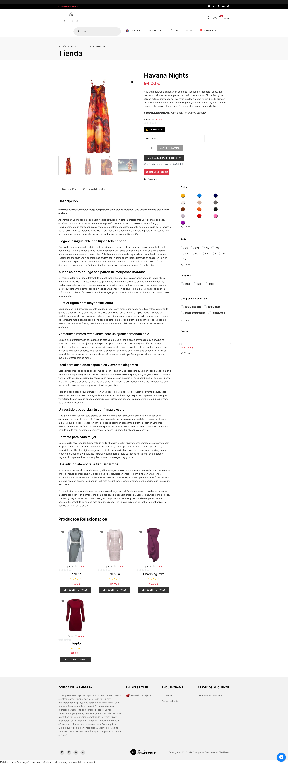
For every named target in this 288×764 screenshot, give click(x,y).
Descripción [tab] (69, 189)
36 (186, 247)
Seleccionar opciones (75, 590)
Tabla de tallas (155, 129)
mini (211, 283)
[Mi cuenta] (215, 17)
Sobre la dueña (170, 701)
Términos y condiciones (211, 695)
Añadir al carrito (169, 148)
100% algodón (193, 306)
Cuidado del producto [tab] (95, 189)
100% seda (214, 306)
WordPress (224, 752)
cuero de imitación (195, 312)
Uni (197, 247)
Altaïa (158, 119)
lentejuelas (219, 312)
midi (199, 283)
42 (206, 253)
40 (196, 253)
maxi (187, 283)
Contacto (167, 695)
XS (217, 247)
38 (186, 253)
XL (207, 247)
